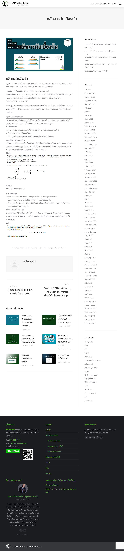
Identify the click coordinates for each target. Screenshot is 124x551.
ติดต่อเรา (48, 473)
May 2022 (88, 203)
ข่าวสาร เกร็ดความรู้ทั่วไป (93, 360)
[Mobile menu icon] (120, 3)
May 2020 (88, 290)
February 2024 (90, 126)
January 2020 (90, 305)
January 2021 (89, 261)
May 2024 (88, 115)
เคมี (86, 396)
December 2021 (90, 221)
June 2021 (88, 243)
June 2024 (89, 111)
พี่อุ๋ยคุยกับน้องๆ (90, 378)
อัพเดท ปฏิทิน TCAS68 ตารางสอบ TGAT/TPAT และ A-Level (65, 340)
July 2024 (88, 108)
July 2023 (88, 151)
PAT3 (87, 353)
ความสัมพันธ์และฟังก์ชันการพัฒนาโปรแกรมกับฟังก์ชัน (28, 338)
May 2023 (88, 159)
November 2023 (91, 137)
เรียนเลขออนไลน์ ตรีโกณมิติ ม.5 (63, 357)
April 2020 (89, 294)
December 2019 (90, 308)
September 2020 (91, 275)
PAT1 (86, 349)
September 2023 (91, 144)
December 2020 (91, 265)
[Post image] (12, 320)
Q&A (47, 468)
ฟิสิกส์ (87, 386)
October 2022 (90, 184)
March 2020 (89, 297)
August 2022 (89, 192)
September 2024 (91, 100)
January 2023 (90, 173)
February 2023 (90, 170)
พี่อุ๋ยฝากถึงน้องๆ (90, 382)
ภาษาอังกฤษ (89, 389)
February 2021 (90, 257)
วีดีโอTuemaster (90, 393)
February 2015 (90, 323)
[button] (17, 534)
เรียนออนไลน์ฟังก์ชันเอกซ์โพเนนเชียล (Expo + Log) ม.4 (65, 319)
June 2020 (89, 286)
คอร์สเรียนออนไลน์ (51, 435)
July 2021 (88, 239)
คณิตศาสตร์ (12, 44)
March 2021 (89, 254)
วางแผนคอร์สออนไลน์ (55, 446)
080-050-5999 (15, 440)
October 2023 (90, 140)
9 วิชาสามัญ (89, 342)
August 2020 (90, 279)
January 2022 (90, 217)
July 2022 (88, 195)
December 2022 (91, 177)
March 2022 (89, 210)
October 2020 (90, 272)
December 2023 (90, 133)
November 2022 (91, 181)
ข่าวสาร (47, 462)
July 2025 (88, 89)
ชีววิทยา (87, 371)
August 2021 (89, 235)
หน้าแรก (48, 429)
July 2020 (88, 283)
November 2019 (90, 312)
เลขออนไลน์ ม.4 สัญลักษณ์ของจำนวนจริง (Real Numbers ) (28, 320)
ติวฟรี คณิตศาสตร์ (91, 375)
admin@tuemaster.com (18, 443)
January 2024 (90, 130)
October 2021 (90, 228)
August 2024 (89, 104)
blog (9, 40)
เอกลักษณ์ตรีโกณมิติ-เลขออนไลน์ (27, 358)
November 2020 (91, 268)
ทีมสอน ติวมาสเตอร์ (54, 451)
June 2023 (88, 155)
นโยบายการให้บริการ (52, 485)
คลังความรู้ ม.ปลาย (14, 47)
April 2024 (89, 119)
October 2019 (90, 316)
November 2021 (90, 224)
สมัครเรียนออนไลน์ (54, 440)
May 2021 (88, 246)
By (49, 248)
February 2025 (90, 93)
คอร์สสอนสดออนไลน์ (52, 457)
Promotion (88, 356)
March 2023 (89, 166)
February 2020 (90, 301)
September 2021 (91, 232)
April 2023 (89, 162)
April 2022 (89, 206)
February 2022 (90, 213)
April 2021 (88, 250)
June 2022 (89, 199)
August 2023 (89, 148)
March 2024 (89, 122)
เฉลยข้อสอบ (89, 400)
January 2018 (89, 319)
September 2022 (91, 188)
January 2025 (90, 97)
